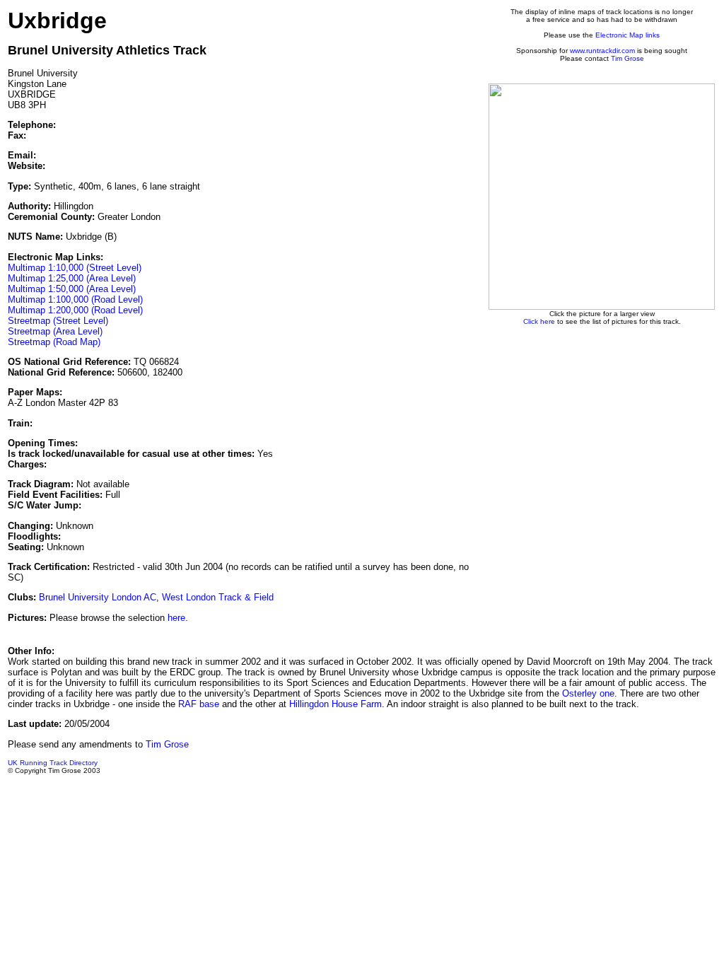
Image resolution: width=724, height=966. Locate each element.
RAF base (198, 704)
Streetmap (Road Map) (54, 342)
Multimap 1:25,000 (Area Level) (72, 278)
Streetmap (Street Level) (58, 320)
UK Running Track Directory (53, 763)
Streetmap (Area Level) (55, 331)
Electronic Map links (627, 35)
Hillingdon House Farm (335, 704)
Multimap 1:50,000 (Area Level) (72, 289)
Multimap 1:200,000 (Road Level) (75, 310)
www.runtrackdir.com (602, 50)
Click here (539, 321)
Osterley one (588, 693)
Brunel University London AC (97, 597)
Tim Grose (627, 58)
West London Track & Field (218, 597)
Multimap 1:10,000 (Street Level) (74, 267)
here (176, 617)
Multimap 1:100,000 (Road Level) (75, 299)
